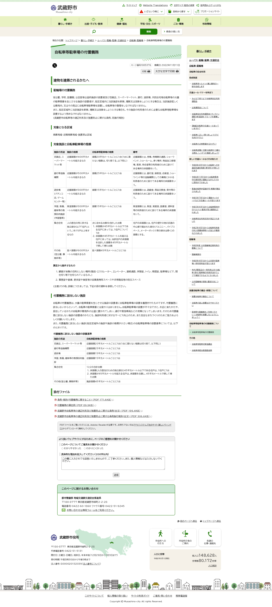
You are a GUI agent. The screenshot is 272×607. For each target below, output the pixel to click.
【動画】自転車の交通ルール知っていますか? (205, 127)
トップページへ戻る (212, 521)
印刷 (144, 71)
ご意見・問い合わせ (162, 596)
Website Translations (155, 5)
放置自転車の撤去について (203, 296)
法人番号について (91, 564)
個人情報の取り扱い (117, 596)
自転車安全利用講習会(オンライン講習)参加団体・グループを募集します (205, 117)
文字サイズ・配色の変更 (184, 5)
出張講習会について (200, 108)
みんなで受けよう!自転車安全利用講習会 (206, 100)
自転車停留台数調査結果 (202, 350)
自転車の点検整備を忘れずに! (204, 144)
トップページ (71, 40)
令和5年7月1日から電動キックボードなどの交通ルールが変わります (206, 199)
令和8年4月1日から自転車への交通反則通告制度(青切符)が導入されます (206, 168)
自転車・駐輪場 (136, 40)
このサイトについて (94, 596)
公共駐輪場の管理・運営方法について (205, 283)
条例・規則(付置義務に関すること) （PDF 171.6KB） (84, 400)
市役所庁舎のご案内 (185, 542)
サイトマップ (131, 5)
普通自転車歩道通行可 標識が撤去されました (206, 190)
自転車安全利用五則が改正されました (205, 220)
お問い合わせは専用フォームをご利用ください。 (90, 510)
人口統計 (212, 566)
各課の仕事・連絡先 (210, 542)
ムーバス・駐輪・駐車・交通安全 (111, 40)
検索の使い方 (173, 31)
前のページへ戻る (188, 521)
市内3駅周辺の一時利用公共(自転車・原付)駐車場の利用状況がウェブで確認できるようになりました (206, 272)
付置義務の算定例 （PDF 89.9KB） (75, 405)
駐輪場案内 (196, 254)
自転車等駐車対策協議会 (202, 344)
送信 (116, 475)
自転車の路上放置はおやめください (205, 304)
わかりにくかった (95, 448)
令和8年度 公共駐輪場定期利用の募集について (205, 247)
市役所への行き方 (160, 542)
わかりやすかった (72, 448)
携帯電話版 (181, 596)
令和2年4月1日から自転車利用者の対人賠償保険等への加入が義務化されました (205, 230)
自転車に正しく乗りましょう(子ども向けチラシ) (205, 136)
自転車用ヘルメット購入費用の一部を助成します (205, 85)
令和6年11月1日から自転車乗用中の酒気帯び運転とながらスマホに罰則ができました (205, 179)
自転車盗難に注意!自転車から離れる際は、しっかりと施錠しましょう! (206, 151)
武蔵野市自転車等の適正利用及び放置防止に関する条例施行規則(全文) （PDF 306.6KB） (103, 416)
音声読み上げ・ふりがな (210, 5)
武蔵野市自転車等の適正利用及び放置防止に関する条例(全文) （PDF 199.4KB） (98, 411)
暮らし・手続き (87, 40)
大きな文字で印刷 (165, 71)
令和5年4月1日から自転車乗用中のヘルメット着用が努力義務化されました (206, 209)
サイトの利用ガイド (140, 596)
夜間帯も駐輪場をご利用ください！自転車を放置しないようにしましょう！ (205, 314)
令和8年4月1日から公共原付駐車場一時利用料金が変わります (205, 262)
